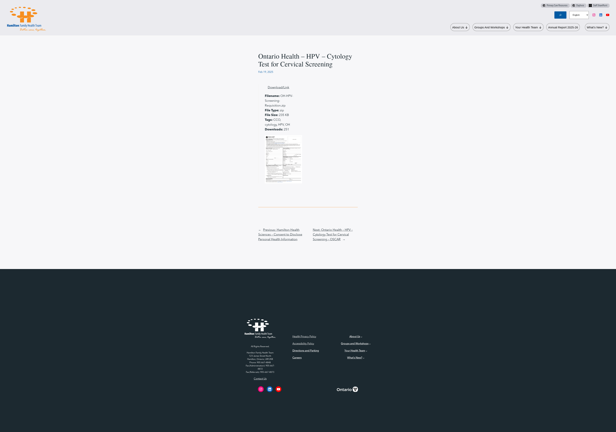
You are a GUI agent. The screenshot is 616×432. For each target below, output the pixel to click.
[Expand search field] (560, 15)
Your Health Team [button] (526, 27)
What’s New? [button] (595, 27)
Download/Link (278, 87)
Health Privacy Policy (304, 336)
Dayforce (580, 5)
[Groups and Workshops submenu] (370, 344)
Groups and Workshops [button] (489, 27)
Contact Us (260, 379)
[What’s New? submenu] (363, 358)
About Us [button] (458, 27)
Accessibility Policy (303, 343)
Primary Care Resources (557, 5)
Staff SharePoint (600, 5)
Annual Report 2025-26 (563, 27)
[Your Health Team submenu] (366, 351)
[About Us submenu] (361, 337)
